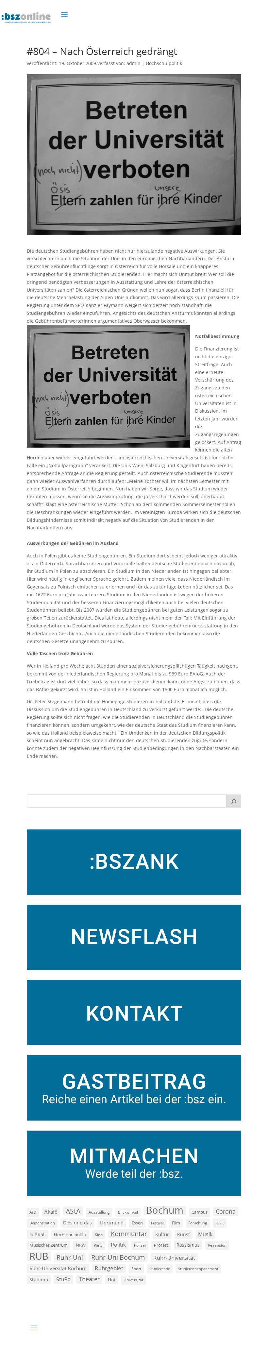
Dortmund (112, 1222)
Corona (226, 1211)
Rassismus (188, 1245)
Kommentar (129, 1233)
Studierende (159, 1268)
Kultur (162, 1234)
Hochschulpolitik (164, 63)
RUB (38, 1256)
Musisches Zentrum (48, 1245)
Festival (157, 1223)
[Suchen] (233, 801)
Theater (89, 1279)
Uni (111, 1279)
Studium (38, 1279)
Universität (133, 1279)
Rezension (217, 1245)
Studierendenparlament (198, 1268)
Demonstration (42, 1222)
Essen (137, 1223)
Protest (161, 1245)
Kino (99, 1234)
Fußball (37, 1234)
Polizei (140, 1245)
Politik (118, 1244)
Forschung (197, 1223)
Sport (136, 1268)
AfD (32, 1212)
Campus (200, 1212)
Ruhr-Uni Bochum (118, 1257)
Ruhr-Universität (174, 1257)
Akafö (51, 1211)
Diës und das (77, 1223)
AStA (73, 1211)
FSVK (219, 1222)
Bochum (164, 1210)
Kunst (183, 1234)
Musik (205, 1234)
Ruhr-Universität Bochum (58, 1268)
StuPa (63, 1279)
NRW (81, 1245)
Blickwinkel (128, 1212)
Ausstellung (99, 1212)
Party (98, 1245)
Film (176, 1223)
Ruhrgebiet (109, 1268)
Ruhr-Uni (70, 1257)
